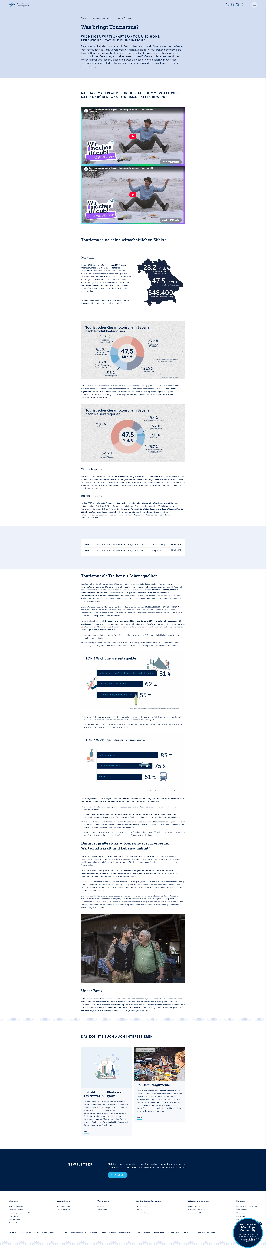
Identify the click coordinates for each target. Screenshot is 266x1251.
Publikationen (241, 1210)
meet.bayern (159, 1233)
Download (176, 544)
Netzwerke (101, 1206)
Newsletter (240, 1213)
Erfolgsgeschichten (16, 1210)
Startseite (84, 18)
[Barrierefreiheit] (242, 4)
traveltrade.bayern (207, 1233)
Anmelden (117, 1175)
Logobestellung (242, 1216)
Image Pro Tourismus (123, 18)
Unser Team (13, 1216)
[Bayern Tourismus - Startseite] (19, 4)
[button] (254, 5)
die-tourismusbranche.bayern (181, 1233)
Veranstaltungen (103, 1210)
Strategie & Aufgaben (16, 1206)
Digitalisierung (141, 1210)
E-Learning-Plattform (196, 1213)
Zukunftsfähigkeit (142, 1206)
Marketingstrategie (64, 1206)
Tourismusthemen (194, 1206)
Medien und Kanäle (64, 1210)
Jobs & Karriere (14, 1220)
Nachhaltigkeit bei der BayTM (19, 1213)
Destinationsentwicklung (102, 18)
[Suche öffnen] (227, 4)
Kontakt (12, 1233)
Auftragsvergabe (127, 1233)
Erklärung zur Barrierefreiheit (72, 1233)
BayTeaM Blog (14, 1223)
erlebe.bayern (144, 1233)
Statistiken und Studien (196, 1210)
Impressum (94, 1233)
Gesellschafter (109, 1233)
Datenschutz (25, 1233)
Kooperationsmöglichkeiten (246, 1206)
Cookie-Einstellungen (44, 1233)
